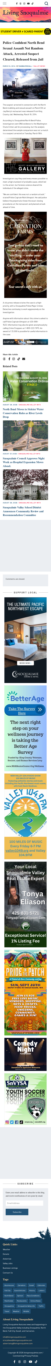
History (32, 1290)
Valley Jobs (7, 1263)
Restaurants (22, 1301)
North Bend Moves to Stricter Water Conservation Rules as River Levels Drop (23, 413)
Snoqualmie (9, 1306)
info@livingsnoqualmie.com (14, 1337)
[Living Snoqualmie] (25, 13)
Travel (7, 1311)
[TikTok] (19, 359)
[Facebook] (10, 359)
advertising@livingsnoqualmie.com (18, 1343)
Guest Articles (19, 1290)
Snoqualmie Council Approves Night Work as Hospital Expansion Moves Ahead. (23, 462)
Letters (41, 1290)
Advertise (7, 1258)
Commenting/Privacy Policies (25, 1356)
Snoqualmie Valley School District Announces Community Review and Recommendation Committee (23, 511)
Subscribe (17, 1212)
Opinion (20, 1296)
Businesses (9, 1285)
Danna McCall (25, 66)
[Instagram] (14, 359)
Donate (6, 1254)
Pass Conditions (33, 1296)
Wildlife (26, 1311)
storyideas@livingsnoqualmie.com (17, 1340)
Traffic (41, 1306)
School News (35, 1301)
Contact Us (8, 1272)
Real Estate (9, 1301)
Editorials (41, 1285)
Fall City (7, 1290)
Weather (6, 1249)
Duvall (31, 1285)
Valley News (39, 66)
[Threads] (5, 359)
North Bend (9, 1296)
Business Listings (10, 1268)
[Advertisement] (25, 546)
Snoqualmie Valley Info (30, 405)
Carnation (21, 1285)
